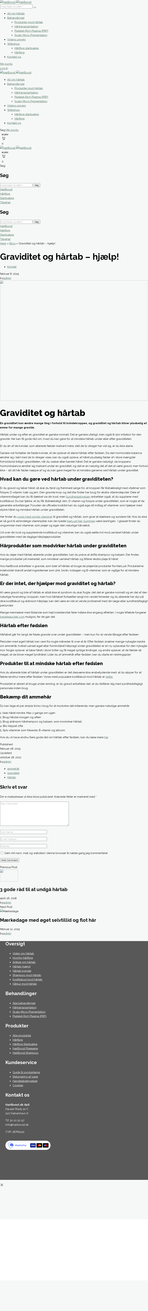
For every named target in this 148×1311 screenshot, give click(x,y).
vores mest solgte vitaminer (34, 516)
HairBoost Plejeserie (25, 1048)
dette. (109, 676)
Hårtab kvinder (22, 971)
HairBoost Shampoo (25, 1053)
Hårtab (11, 777)
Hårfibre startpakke (26, 48)
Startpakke (7, 198)
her (106, 737)
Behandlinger (16, 18)
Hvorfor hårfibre (23, 957)
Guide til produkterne (26, 1072)
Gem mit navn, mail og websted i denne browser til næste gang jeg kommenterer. (56, 853)
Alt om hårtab (16, 13)
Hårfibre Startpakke (25, 1044)
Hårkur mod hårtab (25, 984)
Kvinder (12, 266)
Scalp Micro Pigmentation (30, 35)
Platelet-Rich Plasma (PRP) (31, 31)
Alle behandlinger (24, 1003)
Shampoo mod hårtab (27, 975)
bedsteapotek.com (12, 616)
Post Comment (9, 860)
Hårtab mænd (21, 966)
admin (7, 278)
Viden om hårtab (23, 953)
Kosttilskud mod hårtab (27, 979)
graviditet (13, 773)
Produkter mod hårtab (28, 22)
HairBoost (6, 189)
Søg (37, 185)
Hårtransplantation (26, 26)
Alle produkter (22, 1035)
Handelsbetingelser (25, 1081)
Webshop (13, 44)
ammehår (13, 768)
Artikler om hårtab (24, 962)
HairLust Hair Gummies (81, 521)
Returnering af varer (25, 1076)
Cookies (18, 1085)
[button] (3, 130)
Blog (12, 243)
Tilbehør (5, 202)
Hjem (3, 243)
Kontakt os (14, 57)
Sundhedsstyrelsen (78, 496)
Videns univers (16, 39)
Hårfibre (19, 52)
